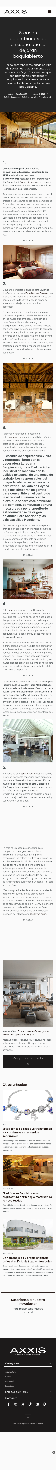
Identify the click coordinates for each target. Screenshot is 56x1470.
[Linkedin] (39, 1405)
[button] (28, 1064)
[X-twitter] (24, 1405)
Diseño (5, 1124)
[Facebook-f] (10, 1405)
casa (10, 610)
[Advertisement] (28, 826)
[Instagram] (17, 1405)
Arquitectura (8, 1189)
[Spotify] (46, 1405)
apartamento (14, 437)
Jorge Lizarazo (28, 182)
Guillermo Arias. (38, 914)
